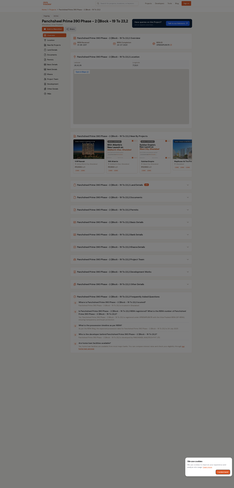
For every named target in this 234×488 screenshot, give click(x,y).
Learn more (207, 467)
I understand (223, 472)
